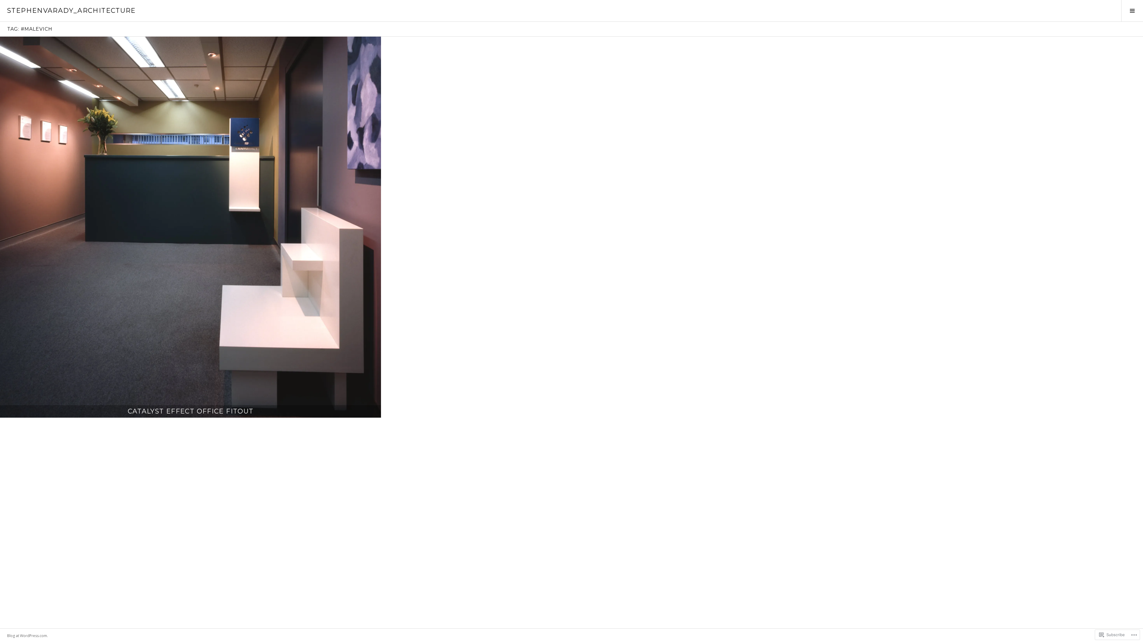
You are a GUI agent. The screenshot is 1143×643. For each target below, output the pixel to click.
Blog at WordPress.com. (27, 635)
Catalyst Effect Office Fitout (191, 411)
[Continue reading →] (190, 227)
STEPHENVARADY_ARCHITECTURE (71, 11)
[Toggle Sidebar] (1132, 10)
